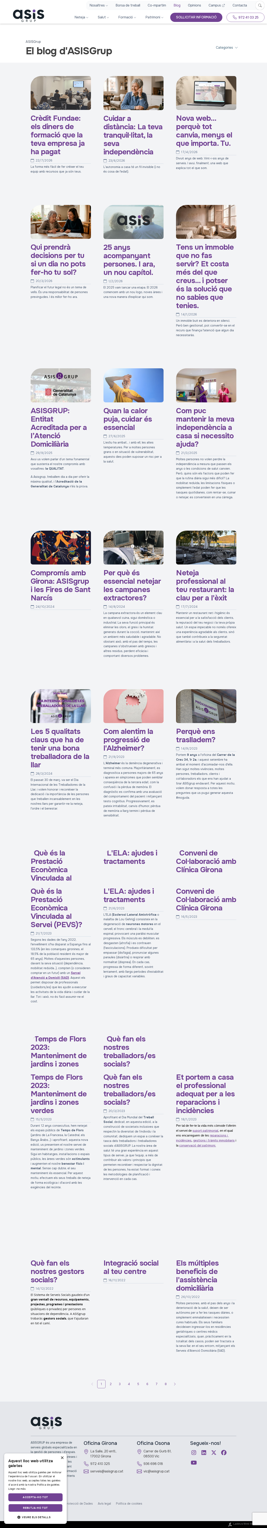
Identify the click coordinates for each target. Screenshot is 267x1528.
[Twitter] (214, 1452)
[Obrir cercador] (259, 5)
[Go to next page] (175, 1384)
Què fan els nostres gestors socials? (57, 1271)
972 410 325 (100, 1464)
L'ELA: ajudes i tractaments (128, 895)
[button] (35, 1517)
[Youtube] (194, 1462)
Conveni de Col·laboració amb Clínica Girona (206, 899)
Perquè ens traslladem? (195, 736)
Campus (215, 5)
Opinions (194, 5)
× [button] (62, 1457)
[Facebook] (224, 1452)
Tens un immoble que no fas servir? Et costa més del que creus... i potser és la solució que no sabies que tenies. (205, 276)
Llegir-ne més (17, 1489)
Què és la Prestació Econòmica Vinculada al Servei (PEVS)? (56, 907)
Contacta (240, 5)
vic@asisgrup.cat (157, 1471)
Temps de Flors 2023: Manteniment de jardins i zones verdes (59, 1093)
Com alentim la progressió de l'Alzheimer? (128, 740)
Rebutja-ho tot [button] (35, 1508)
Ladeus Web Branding (247, 1523)
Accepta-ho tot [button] (35, 1497)
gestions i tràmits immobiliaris (214, 1140)
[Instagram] (194, 1452)
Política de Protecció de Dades (71, 1503)
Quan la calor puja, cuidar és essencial (127, 419)
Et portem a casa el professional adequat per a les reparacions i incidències (205, 1093)
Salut (102, 17)
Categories (224, 47)
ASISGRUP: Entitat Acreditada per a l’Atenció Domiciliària (59, 427)
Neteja (79, 17)
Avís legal (104, 1503)
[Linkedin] (204, 1452)
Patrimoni (152, 17)
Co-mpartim (157, 5)
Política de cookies (129, 1503)
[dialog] (35, 1488)
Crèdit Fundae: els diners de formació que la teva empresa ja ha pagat (58, 134)
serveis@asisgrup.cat (106, 1471)
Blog (177, 5)
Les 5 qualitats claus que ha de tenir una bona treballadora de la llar (60, 748)
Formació (125, 17)
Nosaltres (97, 5)
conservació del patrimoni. (197, 1145)
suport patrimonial (205, 1131)
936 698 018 (153, 1464)
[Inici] (23, 15)
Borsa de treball (128, 5)
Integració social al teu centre (131, 1267)
